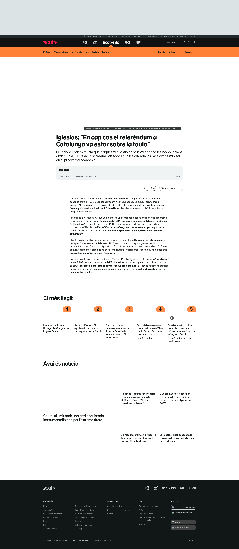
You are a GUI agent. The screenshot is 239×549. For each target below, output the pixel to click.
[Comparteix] (153, 188)
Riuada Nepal (181, 36)
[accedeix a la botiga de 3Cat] (184, 42)
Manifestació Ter (151, 36)
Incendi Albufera (99, 36)
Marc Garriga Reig (144, 338)
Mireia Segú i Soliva (176, 338)
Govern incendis (125, 36)
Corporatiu (172, 42)
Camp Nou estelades (167, 36)
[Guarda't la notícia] (146, 188)
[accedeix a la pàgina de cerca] (189, 42)
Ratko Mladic (138, 36)
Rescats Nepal (112, 36)
